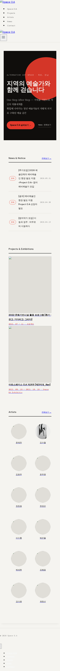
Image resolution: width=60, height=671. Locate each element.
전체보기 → (46, 158)
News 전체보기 (44, 125)
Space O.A (12, 9)
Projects (11, 13)
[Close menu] (1, 646)
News (9, 21)
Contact (11, 25)
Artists (10, 17)
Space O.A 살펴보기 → (20, 125)
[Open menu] (3, 37)
